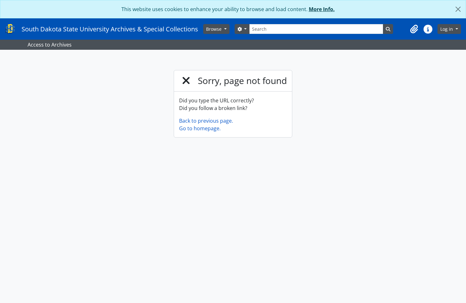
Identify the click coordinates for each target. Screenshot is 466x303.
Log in (447, 29)
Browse (214, 29)
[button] (414, 29)
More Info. (322, 9)
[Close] (458, 9)
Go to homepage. (200, 128)
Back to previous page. (206, 120)
